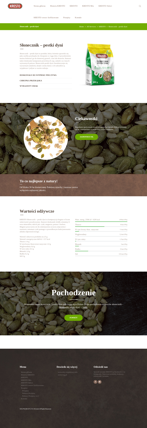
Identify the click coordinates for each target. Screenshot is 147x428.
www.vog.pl (62, 375)
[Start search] (91, 252)
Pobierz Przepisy (28, 393)
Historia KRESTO (27, 375)
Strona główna (26, 372)
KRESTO (24, 377)
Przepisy (24, 388)
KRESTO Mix (26, 380)
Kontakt (24, 399)
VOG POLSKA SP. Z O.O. (27, 409)
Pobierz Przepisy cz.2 (30, 396)
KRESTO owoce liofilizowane (32, 385)
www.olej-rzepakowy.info (67, 372)
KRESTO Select (27, 383)
